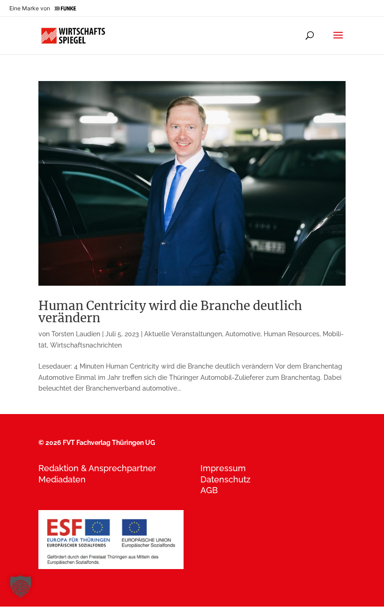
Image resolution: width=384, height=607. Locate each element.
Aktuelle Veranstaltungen (183, 334)
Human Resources (291, 334)
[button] (20, 586)
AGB (209, 490)
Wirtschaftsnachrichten (86, 345)
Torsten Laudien (76, 334)
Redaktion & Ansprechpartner (97, 468)
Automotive (242, 334)
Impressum (223, 468)
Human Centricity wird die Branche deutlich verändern (170, 312)
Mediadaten (62, 479)
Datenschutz (225, 479)
